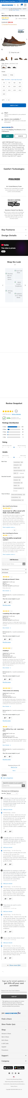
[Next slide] (27, 39)
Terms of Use (14, 1004)
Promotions (5, 1050)
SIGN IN (20, 136)
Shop (14, 10)
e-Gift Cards (5, 1043)
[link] (9, 293)
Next (14, 770)
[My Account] (18, 5)
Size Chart (7, 79)
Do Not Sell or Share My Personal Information (14, 1084)
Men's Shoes (5, 1037)
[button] (2, 59)
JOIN (7, 136)
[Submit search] (23, 785)
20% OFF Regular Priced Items (8, 1)
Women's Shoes (6, 1033)
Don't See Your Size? (16, 79)
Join (3, 1013)
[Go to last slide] (1, 39)
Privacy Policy (5, 1004)
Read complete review (8, 527)
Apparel (4, 1047)
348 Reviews (5, 19)
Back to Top (14, 767)
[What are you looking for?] (14, 5)
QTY (3, 100)
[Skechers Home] (7, 5)
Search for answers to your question (13, 783)
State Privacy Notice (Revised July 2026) (14, 1081)
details (26, 1)
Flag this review (7, 605)
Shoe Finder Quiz (8, 1024)
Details (17, 10)
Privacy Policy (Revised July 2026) (13, 1079)
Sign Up (14, 996)
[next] (25, 285)
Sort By (4, 793)
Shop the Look (15, 52)
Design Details (9, 235)
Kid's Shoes (5, 1040)
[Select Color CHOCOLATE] (9, 67)
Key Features (8, 230)
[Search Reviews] (24, 564)
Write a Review (16, 414)
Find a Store (7, 1019)
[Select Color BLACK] (14, 67)
